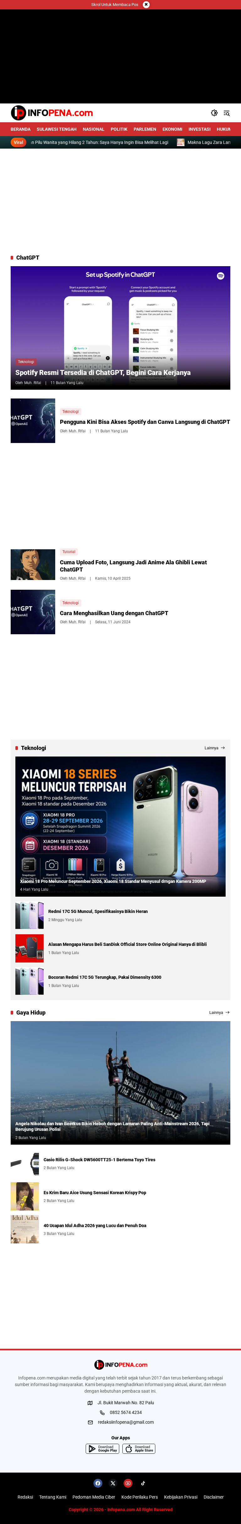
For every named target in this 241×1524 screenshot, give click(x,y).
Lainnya (211, 748)
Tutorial (68, 552)
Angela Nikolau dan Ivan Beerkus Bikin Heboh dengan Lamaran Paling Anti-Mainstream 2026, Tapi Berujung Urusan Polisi (112, 1126)
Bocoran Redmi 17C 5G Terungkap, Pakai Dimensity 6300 (104, 977)
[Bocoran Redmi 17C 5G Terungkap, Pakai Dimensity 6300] (29, 981)
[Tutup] (146, 4)
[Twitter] (113, 1483)
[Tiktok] (143, 1483)
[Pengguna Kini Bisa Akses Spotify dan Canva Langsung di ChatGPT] (33, 420)
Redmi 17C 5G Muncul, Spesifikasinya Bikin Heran (98, 911)
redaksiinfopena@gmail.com (126, 1422)
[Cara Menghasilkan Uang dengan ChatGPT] (33, 612)
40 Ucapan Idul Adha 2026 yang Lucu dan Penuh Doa (95, 1225)
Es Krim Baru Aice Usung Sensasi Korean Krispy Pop (95, 1192)
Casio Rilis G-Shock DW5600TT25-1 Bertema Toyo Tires (99, 1159)
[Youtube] (128, 1483)
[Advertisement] (120, 201)
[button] (214, 113)
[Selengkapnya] (120, 1365)
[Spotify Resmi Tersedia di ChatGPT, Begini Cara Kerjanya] (120, 328)
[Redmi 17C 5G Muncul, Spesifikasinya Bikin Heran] (29, 915)
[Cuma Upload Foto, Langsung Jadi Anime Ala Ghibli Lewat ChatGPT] (33, 564)
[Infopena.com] (52, 113)
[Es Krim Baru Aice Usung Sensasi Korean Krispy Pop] (25, 1196)
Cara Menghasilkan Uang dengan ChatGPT (114, 613)
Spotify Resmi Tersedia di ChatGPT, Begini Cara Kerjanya (103, 373)
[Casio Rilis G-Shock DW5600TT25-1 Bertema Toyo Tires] (25, 1163)
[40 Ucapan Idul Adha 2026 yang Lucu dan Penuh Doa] (25, 1229)
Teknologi (26, 362)
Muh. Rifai (32, 383)
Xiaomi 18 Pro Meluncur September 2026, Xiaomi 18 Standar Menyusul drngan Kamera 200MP (113, 881)
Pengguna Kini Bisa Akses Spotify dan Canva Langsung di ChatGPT (145, 422)
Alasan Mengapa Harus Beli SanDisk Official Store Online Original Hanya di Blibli (127, 944)
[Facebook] (98, 1483)
